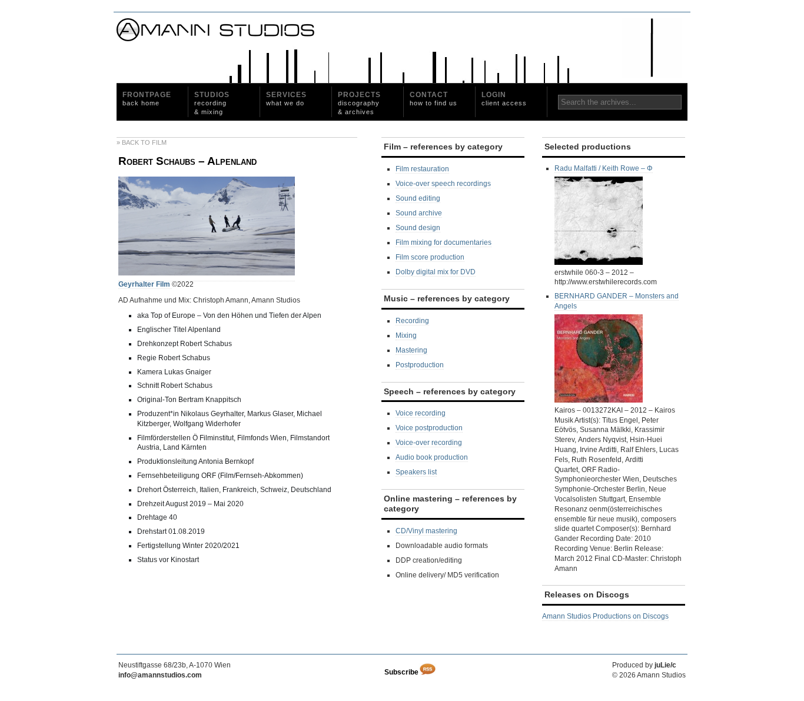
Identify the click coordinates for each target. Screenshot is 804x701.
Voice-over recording (429, 442)
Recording (412, 321)
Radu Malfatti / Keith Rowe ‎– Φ (603, 168)
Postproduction (420, 365)
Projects (359, 103)
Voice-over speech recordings (443, 184)
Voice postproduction (429, 428)
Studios (212, 103)
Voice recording (421, 413)
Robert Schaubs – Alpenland (187, 161)
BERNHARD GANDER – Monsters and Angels (616, 301)
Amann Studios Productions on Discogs (605, 616)
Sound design (418, 228)
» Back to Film (142, 142)
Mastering (411, 350)
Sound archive (419, 213)
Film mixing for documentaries (443, 242)
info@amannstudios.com (160, 675)
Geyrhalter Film (145, 284)
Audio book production (432, 457)
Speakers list (416, 472)
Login (504, 99)
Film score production (430, 257)
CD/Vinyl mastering (426, 531)
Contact (433, 99)
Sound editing (418, 198)
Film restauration (422, 169)
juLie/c (665, 665)
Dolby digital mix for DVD (436, 272)
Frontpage (146, 99)
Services (286, 99)
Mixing (406, 335)
